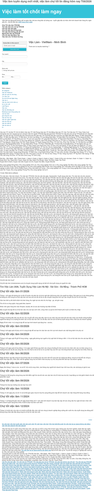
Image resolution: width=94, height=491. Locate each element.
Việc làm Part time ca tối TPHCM (25, 483)
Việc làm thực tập (6, 117)
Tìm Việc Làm (6, 96)
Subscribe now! (14, 49)
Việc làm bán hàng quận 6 (10, 472)
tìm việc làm (6, 424)
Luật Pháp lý (5, 106)
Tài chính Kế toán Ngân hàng (9, 98)
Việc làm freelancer (7, 92)
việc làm (13, 424)
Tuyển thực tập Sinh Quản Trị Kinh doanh (50, 488)
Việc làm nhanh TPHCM (51, 463)
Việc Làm (4, 108)
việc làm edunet (10, 426)
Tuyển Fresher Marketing (40, 485)
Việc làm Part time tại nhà (47, 482)
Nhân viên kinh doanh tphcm (72, 472)
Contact (90, 420)
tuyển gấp (19, 424)
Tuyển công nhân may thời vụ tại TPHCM (43, 465)
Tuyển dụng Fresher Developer (76, 485)
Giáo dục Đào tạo (6, 121)
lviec (41, 424)
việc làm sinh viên (28, 424)
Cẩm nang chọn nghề (25, 22)
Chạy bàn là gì (84, 478)
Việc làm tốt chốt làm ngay (32, 11)
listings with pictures (9, 70)
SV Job (37, 424)
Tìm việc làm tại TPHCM (24, 462)
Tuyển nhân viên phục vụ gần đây (23, 478)
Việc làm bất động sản (56, 424)
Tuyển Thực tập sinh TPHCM (34, 487)
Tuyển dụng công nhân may (75, 467)
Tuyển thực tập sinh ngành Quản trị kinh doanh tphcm (19, 488)
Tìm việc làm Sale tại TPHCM (58, 468)
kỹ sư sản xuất (6, 104)
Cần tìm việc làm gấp (9, 462)
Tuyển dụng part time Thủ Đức (67, 483)
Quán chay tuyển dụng (39, 480)
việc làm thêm (6, 114)
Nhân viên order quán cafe (55, 480)
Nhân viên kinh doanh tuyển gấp (30, 472)
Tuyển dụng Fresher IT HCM (22, 485)
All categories (5, 90)
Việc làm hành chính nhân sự (10, 102)
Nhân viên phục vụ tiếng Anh (53, 475)
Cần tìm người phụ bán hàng (80, 470)
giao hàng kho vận (7, 116)
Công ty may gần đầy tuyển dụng (19, 465)
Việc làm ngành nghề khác (9, 119)
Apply (5, 83)
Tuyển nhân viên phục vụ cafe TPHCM (64, 477)
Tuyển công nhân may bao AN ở (55, 467)
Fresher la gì (8, 485)
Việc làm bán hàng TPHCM (39, 468)
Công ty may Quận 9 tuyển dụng (33, 467)
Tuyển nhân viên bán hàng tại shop (80, 468)
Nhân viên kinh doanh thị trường (42, 473)
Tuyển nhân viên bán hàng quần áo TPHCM (16, 470)
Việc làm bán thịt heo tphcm (61, 470)
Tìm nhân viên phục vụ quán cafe (32, 475)
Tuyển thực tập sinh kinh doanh (75, 488)
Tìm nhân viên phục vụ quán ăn (73, 475)
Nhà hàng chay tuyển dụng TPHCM (67, 478)
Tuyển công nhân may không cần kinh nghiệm (73, 465)
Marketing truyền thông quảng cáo (11, 112)
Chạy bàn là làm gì (8, 480)
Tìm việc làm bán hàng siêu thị (41, 470)
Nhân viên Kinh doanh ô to (83, 473)
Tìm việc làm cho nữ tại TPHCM (43, 462)
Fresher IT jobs (20, 487)
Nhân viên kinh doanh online (11, 475)
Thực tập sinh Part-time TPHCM (77, 487)
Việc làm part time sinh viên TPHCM (26, 482)
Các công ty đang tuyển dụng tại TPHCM (29, 463)
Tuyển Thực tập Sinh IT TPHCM (55, 487)
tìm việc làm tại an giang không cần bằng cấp (36, 450)
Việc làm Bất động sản (8, 110)
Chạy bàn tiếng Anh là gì (23, 480)
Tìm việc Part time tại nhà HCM (66, 482)
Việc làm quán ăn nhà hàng (9, 94)
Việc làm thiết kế (6, 123)
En (2, 127)
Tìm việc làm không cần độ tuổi (65, 462)
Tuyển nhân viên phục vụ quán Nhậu (39, 477)
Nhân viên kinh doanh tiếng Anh (52, 472)
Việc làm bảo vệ (6, 125)
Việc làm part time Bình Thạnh (46, 483)
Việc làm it (5, 100)
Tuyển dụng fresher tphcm (57, 485)
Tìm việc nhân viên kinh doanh (63, 473)
